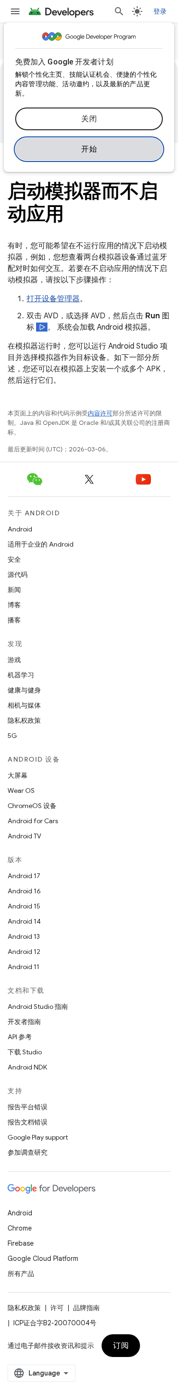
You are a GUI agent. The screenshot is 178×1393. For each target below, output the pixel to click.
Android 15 (24, 906)
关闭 (89, 119)
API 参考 (20, 1037)
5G (12, 735)
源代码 (18, 574)
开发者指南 (24, 1021)
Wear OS (21, 790)
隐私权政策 (24, 720)
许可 (57, 1308)
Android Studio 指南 (38, 1006)
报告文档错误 (27, 1122)
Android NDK (27, 1067)
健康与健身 (24, 690)
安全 (14, 559)
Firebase (21, 1243)
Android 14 (24, 921)
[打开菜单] (15, 11)
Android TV (24, 836)
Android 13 (24, 936)
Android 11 (23, 966)
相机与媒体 (24, 705)
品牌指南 (86, 1308)
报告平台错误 (27, 1107)
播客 (14, 620)
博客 (14, 605)
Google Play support (38, 1137)
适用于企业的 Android (41, 544)
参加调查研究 (27, 1152)
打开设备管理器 (53, 299)
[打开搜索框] (119, 11)
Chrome (20, 1228)
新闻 (14, 589)
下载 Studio (25, 1052)
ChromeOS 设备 (32, 805)
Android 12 (24, 951)
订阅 (121, 1345)
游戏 (14, 660)
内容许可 (100, 413)
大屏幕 (18, 775)
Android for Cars (33, 821)
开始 (89, 149)
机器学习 (21, 675)
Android (20, 529)
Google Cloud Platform (43, 1258)
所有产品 (21, 1273)
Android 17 (24, 876)
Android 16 (24, 891)
